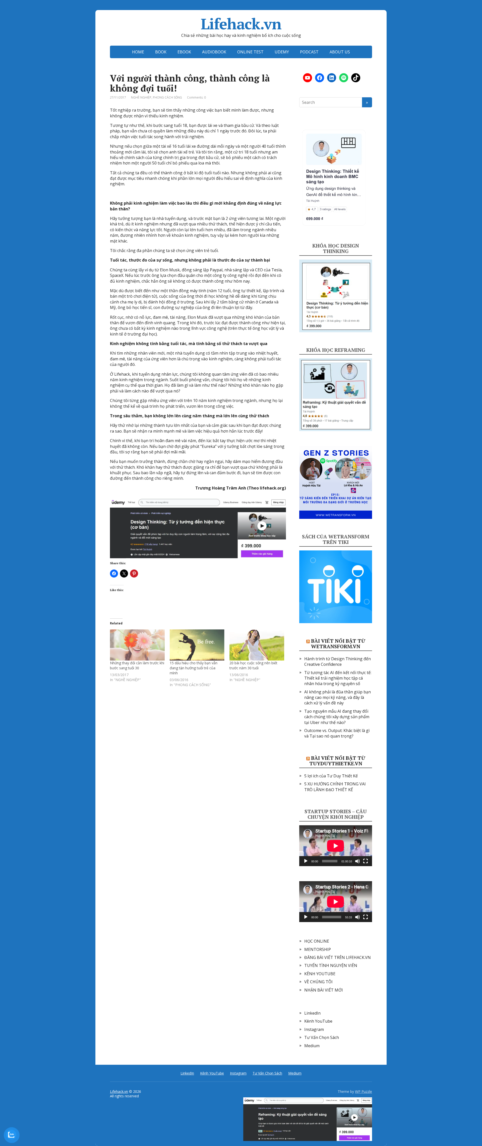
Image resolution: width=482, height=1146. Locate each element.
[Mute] (357, 861)
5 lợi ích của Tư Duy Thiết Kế (331, 776)
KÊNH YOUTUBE (319, 973)
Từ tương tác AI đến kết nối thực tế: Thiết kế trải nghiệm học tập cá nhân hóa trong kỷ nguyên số (337, 678)
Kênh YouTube (318, 1021)
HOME (138, 52)
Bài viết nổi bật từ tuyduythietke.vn (337, 761)
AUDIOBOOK (214, 52)
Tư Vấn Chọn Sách (321, 1037)
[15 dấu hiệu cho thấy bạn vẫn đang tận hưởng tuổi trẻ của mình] (197, 645)
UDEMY (282, 52)
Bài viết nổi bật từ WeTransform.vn (338, 643)
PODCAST (309, 52)
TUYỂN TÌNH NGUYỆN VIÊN (330, 965)
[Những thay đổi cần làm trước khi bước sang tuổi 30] (137, 645)
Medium (312, 1045)
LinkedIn (312, 1013)
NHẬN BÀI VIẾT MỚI (323, 990)
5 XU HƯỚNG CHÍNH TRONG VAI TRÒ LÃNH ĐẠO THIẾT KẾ (335, 786)
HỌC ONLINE (316, 941)
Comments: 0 (196, 97)
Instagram (314, 1029)
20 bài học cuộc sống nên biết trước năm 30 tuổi (253, 665)
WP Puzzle (363, 1091)
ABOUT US (340, 52)
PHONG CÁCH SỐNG (167, 97)
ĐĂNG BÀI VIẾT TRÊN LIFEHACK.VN (337, 957)
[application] (335, 845)
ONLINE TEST (250, 52)
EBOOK (184, 52)
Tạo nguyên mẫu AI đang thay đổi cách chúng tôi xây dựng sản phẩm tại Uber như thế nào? (336, 716)
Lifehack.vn (241, 24)
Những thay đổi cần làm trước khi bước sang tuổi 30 (137, 665)
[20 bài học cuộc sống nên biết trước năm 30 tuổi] (256, 645)
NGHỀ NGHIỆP (141, 97)
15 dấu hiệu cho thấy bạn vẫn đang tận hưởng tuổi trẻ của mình (193, 668)
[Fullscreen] (365, 861)
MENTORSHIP (317, 949)
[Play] (305, 861)
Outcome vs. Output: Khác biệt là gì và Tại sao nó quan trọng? (337, 733)
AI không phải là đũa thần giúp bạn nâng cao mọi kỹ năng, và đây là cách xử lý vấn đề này (337, 697)
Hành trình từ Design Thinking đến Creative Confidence (337, 661)
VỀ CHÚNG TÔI (318, 982)
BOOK (160, 52)
